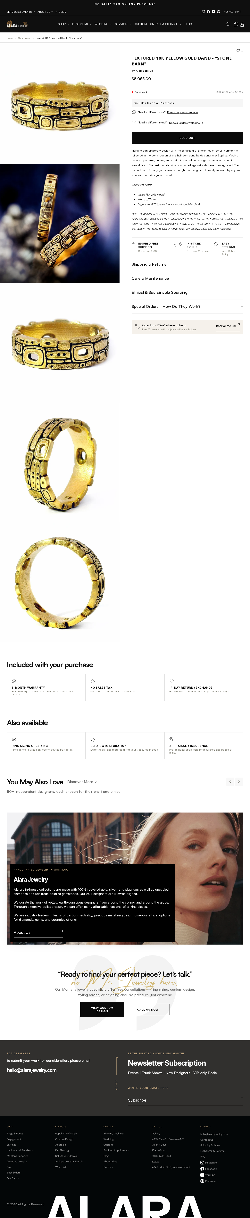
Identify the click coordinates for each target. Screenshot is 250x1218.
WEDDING (102, 24)
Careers (108, 1167)
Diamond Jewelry (17, 1161)
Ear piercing (62, 1150)
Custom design (64, 1139)
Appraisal (60, 1144)
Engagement (14, 1139)
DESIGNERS (80, 24)
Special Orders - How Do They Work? (166, 306)
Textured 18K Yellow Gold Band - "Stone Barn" (59, 38)
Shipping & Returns (149, 264)
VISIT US (157, 1126)
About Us (22, 932)
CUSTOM (141, 24)
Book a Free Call (226, 326)
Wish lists (61, 1167)
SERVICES (122, 24)
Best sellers (14, 1172)
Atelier (61, 11)
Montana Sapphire (17, 1156)
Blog (188, 24)
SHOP (62, 24)
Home (10, 38)
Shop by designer (114, 1133)
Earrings (11, 1144)
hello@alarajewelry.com (31, 1070)
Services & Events (19, 11)
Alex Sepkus (144, 70)
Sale (9, 1167)
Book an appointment (116, 1150)
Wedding (109, 1139)
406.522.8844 (232, 11)
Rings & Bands (15, 1133)
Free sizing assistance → (182, 112)
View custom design (102, 1009)
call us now (148, 1009)
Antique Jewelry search (68, 1161)
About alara (110, 1161)
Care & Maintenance (150, 278)
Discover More (80, 781)
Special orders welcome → (186, 122)
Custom (108, 1144)
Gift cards (13, 1178)
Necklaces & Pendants (20, 1150)
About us (44, 11)
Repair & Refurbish (66, 1133)
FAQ (202, 1156)
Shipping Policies (210, 1145)
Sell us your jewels (66, 1156)
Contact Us (206, 1139)
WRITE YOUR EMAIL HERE (148, 1087)
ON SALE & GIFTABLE (164, 24)
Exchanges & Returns (212, 1151)
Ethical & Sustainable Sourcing (160, 292)
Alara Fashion (25, 38)
